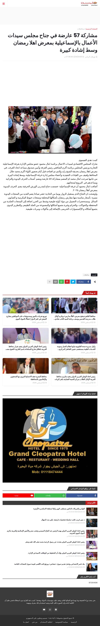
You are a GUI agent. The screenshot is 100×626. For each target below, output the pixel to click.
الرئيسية (74, 622)
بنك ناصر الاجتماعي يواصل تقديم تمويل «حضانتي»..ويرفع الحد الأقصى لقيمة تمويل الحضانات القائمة (49, 564)
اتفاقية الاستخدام (46, 622)
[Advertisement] (50, 16)
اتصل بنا (26, 622)
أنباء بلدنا (52, 618)
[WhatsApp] (61, 282)
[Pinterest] (67, 282)
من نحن (34, 622)
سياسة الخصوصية (61, 622)
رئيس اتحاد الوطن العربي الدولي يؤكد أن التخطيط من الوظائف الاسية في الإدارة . (56, 553)
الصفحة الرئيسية (91, 29)
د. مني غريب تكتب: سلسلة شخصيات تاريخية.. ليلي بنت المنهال (63, 520)
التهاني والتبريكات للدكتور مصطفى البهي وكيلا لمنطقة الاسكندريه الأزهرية (59, 509)
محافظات (80, 29)
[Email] (55, 282)
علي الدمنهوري (31, 618)
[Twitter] (73, 282)
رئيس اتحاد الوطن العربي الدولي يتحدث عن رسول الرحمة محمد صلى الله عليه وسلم (55, 542)
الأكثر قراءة (91, 503)
